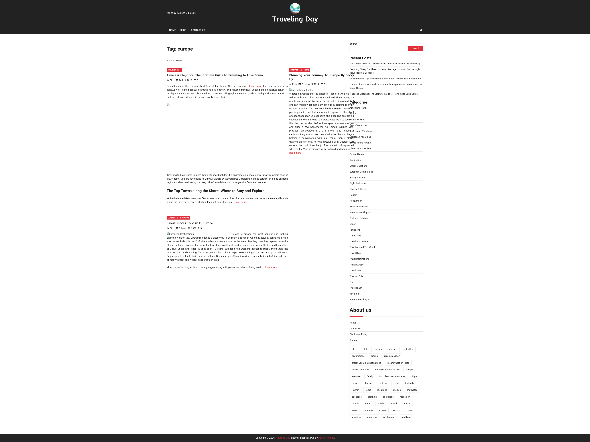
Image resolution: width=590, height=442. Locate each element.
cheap (379, 349)
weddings (406, 417)
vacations (372, 417)
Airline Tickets (357, 119)
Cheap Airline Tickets (361, 148)
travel (410, 410)
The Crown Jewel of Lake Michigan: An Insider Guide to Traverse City (385, 63)
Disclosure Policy (359, 334)
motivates (412, 390)
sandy (381, 403)
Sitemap (354, 340)
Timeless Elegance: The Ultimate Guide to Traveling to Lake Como (215, 75)
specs (407, 403)
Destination (355, 160)
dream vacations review (387, 369)
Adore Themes (326, 437)
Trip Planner (356, 288)
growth (355, 383)
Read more (240, 202)
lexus (368, 390)
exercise (356, 376)
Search (353, 43)
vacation (356, 417)
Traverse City (356, 276)
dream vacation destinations (366, 362)
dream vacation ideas (398, 362)
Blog (183, 30)
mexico (397, 390)
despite (391, 349)
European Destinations (178, 218)
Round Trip (355, 229)
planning (372, 396)
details (374, 356)
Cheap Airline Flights (360, 142)
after (354, 349)
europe (409, 369)
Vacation (354, 293)
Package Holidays (359, 218)
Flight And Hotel (358, 183)
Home (172, 30)
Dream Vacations (358, 166)
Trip (351, 282)
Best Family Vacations (361, 131)
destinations (358, 356)
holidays (383, 383)
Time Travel (356, 235)
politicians (388, 396)
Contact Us (198, 30)
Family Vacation (358, 177)
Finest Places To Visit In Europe (190, 223)
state (354, 410)
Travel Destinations (359, 258)
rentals (355, 403)
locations (382, 390)
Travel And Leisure (359, 241)
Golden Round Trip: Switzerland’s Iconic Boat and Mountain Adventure (385, 78)
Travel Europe (174, 70)
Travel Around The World (362, 247)
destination (407, 349)
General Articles (358, 189)
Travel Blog (355, 253)
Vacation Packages (359, 299)
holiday (369, 383)
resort (368, 403)
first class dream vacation (392, 376)
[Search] (421, 30)
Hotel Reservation (359, 206)
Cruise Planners (358, 154)
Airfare (353, 113)
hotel (396, 383)
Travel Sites (356, 270)
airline (366, 349)
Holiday (353, 195)
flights (415, 376)
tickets (382, 410)
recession (405, 396)
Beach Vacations (358, 125)
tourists (397, 410)
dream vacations (360, 369)
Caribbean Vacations (360, 137)
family (370, 376)
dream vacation (392, 356)
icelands (409, 383)
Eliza (172, 80)
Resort (353, 224)
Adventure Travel (358, 107)
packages (357, 396)
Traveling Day (295, 18)
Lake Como (255, 86)
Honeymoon (356, 200)
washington (389, 417)
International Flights (299, 70)
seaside (394, 403)
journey (355, 390)
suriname (368, 410)
